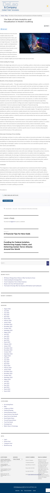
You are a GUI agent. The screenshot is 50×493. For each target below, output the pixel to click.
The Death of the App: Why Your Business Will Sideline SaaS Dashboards (22, 285)
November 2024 (8, 350)
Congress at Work (8, 408)
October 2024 (7, 352)
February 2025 (7, 344)
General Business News (10, 412)
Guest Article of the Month (11, 414)
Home (2, 15)
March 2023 (7, 389)
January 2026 (7, 322)
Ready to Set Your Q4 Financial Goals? (14, 283)
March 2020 (7, 391)
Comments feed (8, 443)
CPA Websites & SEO (19, 487)
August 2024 (7, 356)
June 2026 (6, 312)
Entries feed (7, 441)
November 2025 (8, 326)
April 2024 (6, 363)
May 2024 (6, 361)
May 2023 (6, 385)
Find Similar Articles (10, 195)
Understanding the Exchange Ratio (13, 280)
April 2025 (6, 340)
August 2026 (7, 308)
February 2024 (7, 367)
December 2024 (8, 348)
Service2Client (9, 208)
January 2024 (7, 369)
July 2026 (6, 310)
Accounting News (8, 404)
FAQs (22, 490)
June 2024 (6, 359)
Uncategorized (24, 208)
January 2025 (7, 346)
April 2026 (6, 316)
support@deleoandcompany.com (34, 474)
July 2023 (6, 381)
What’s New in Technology (32, 208)
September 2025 (8, 330)
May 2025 (6, 338)
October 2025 (7, 328)
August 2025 (7, 332)
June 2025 (6, 336)
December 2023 (8, 371)
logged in (12, 221)
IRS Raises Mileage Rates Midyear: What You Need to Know (19, 278)
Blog (6, 15)
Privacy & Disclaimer (27, 490)
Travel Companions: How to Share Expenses (15, 282)
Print (46, 26)
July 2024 (6, 357)
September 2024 (8, 354)
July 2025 (6, 334)
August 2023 (7, 379)
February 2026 (7, 320)
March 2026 (7, 318)
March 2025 (7, 342)
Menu (47, 6)
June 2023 (6, 383)
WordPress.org (8, 445)
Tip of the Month (8, 422)
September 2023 (8, 377)
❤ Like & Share (8, 200)
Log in (5, 439)
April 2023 (6, 387)
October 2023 (7, 375)
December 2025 (8, 324)
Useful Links (17, 490)
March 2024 (7, 365)
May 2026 (6, 314)
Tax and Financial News (10, 420)
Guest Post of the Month (10, 416)
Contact (34, 490)
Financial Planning (8, 410)
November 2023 (8, 373)
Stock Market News (9, 418)
